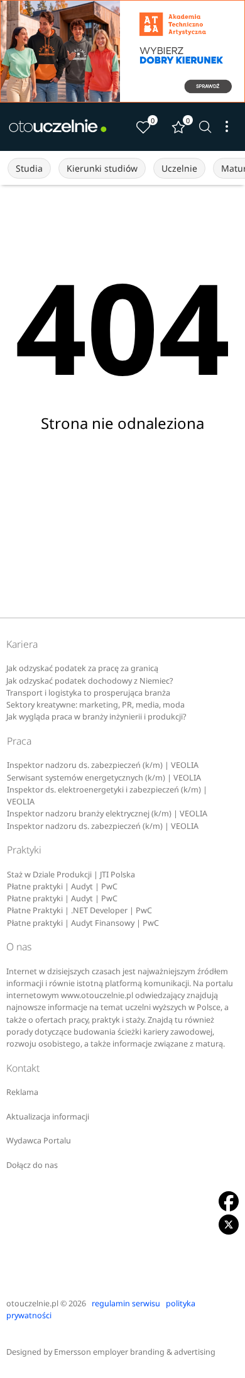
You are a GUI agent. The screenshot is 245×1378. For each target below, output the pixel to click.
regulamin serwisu (126, 1303)
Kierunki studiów (102, 168)
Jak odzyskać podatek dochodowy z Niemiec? (89, 680)
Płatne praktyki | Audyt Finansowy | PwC (83, 923)
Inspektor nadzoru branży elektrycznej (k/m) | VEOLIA (107, 813)
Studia (29, 168)
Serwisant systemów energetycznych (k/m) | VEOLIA (104, 777)
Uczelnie (179, 168)
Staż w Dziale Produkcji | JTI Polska (71, 874)
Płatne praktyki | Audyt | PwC (62, 886)
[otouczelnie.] (58, 126)
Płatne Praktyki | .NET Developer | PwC (79, 910)
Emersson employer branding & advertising (134, 1352)
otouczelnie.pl (32, 1303)
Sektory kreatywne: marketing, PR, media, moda (95, 704)
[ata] (122, 51)
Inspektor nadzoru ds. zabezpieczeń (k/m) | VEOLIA (103, 765)
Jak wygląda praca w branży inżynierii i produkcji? (96, 716)
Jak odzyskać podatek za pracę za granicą (82, 668)
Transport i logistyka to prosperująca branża (88, 692)
